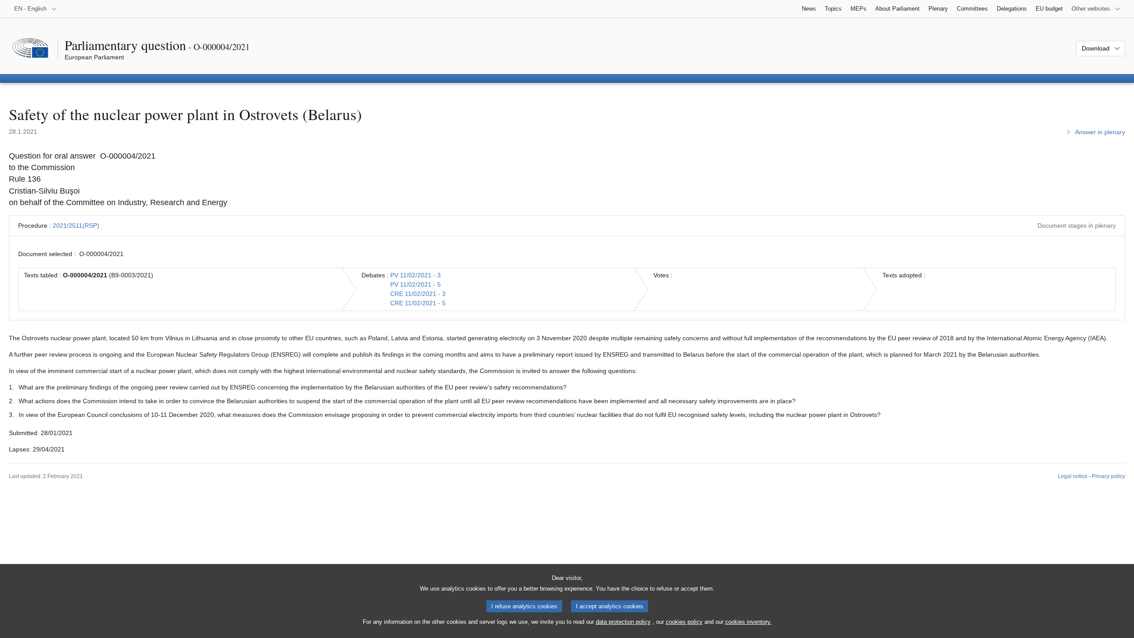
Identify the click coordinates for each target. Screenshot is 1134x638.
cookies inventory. (748, 622)
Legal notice (1072, 476)
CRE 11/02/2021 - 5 (418, 303)
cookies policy (684, 622)
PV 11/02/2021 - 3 (415, 275)
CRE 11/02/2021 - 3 (418, 293)
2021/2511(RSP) (76, 225)
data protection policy (623, 622)
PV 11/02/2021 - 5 (415, 284)
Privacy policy (1108, 476)
